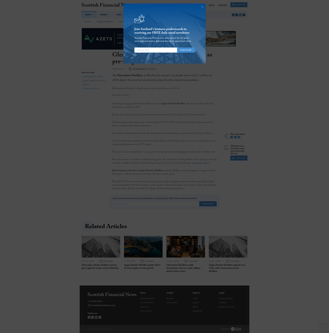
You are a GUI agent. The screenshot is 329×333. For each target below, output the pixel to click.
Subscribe (185, 50)
